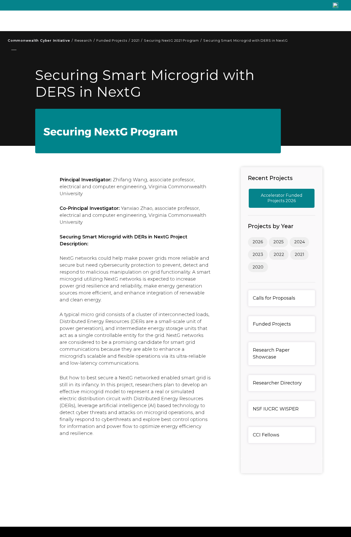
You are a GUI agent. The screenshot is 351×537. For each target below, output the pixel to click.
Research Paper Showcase (271, 353)
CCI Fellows (266, 435)
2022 (279, 254)
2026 (258, 241)
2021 (137, 40)
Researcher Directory (277, 383)
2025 (278, 241)
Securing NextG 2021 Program (173, 40)
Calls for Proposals (274, 298)
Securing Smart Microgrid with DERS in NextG (245, 40)
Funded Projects (113, 40)
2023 (258, 254)
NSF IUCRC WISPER (276, 409)
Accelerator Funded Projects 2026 (281, 198)
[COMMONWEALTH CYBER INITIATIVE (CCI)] (85, 21)
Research (85, 40)
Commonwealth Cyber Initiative (40, 40)
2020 (258, 267)
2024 (299, 241)
